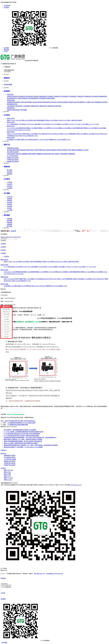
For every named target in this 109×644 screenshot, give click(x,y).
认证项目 (7, 115)
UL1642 (14, 237)
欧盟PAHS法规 (71, 128)
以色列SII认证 (103, 134)
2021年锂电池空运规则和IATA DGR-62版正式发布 (21, 422)
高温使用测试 (98, 102)
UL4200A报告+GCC (86, 124)
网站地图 (6, 49)
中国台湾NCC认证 (32, 135)
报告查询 (9, 174)
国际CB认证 (25, 120)
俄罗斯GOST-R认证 (52, 128)
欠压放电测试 (87, 96)
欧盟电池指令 (80, 128)
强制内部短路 (51, 98)
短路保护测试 (35, 106)
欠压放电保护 (27, 106)
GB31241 (8, 237)
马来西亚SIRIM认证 (12, 135)
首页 (8, 231)
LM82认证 (45, 139)
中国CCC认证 (30, 134)
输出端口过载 (27, 98)
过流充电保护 (19, 106)
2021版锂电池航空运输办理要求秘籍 (17, 424)
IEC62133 (3, 237)
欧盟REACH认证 (89, 128)
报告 (16, 421)
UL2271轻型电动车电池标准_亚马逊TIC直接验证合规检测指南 (21, 435)
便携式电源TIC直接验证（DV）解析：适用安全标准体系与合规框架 (23, 439)
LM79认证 (59, 139)
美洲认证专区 (11, 122)
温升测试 (76, 102)
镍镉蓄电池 (40, 154)
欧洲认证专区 (11, 126)
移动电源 (9, 150)
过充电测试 (50, 96)
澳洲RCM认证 (58, 120)
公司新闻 (9, 182)
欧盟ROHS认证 (98, 128)
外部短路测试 (43, 98)
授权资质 (9, 200)
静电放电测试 (103, 96)
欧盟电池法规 (22, 128)
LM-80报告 (17, 139)
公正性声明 (7, 5)
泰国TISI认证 (95, 134)
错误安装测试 (35, 98)
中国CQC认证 (64, 134)
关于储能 (7, 193)
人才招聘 (9, 210)
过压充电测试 (64, 96)
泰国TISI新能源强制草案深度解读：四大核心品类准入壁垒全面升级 (23, 441)
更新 (13, 421)
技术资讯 (9, 186)
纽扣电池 (48, 150)
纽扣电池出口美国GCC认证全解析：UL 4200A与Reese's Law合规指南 (23, 447)
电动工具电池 (55, 154)
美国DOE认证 (25, 139)
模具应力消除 (20, 102)
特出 (19, 421)
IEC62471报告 (66, 120)
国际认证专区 (11, 118)
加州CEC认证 (38, 139)
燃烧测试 (71, 102)
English (6, 51)
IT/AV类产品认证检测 (10, 459)
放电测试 (15, 96)
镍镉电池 (79, 150)
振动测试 (40, 102)
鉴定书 (7, 421)
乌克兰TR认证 (18, 130)
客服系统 (7, 166)
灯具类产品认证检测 (13, 159)
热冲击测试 (59, 102)
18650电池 (85, 150)
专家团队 (9, 204)
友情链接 (9, 224)
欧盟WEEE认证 (62, 128)
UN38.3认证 (8, 84)
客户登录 (9, 170)
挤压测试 (53, 102)
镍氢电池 (74, 150)
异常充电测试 (30, 96)
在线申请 (9, 218)
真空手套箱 (23, 110)
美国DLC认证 (66, 139)
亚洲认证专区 (11, 132)
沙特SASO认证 (23, 135)
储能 (21, 421)
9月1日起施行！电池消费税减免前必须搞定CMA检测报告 (20, 430)
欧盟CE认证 (30, 128)
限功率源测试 (11, 98)
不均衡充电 (80, 96)
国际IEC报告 (32, 120)
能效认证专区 (11, 137)
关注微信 (6, 48)
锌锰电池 (64, 150)
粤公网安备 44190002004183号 (54, 573)
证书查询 (6, 7)
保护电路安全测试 (12, 104)
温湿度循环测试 (11, 102)
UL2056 (18, 237)
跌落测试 (65, 102)
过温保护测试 (51, 106)
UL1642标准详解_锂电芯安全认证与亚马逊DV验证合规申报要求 (22, 433)
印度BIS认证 (79, 134)
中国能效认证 (52, 139)
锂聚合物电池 (16, 150)
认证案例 (9, 188)
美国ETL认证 (61, 124)
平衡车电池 (18, 154)
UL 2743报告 (10, 124)
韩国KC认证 (37, 134)
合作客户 (9, 208)
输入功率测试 (19, 98)
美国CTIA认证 (69, 124)
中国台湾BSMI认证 (46, 134)
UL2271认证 (95, 124)
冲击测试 (34, 102)
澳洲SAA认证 (50, 120)
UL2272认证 (76, 124)
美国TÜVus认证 (41, 124)
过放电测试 (57, 96)
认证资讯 (7, 179)
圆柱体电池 (23, 150)
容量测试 (9, 110)
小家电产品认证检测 (76, 120)
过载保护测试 (43, 106)
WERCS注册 (33, 124)
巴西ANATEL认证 (52, 124)
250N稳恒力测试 (89, 102)
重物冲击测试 (47, 102)
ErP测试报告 (10, 139)
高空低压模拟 (28, 102)
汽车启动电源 (63, 154)
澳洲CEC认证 (11, 120)
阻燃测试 (82, 102)
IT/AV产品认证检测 (12, 155)
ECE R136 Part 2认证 (12, 128)
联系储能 (7, 215)
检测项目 (7, 91)
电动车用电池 (47, 154)
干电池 (69, 150)
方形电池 (36, 150)
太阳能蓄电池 (71, 154)
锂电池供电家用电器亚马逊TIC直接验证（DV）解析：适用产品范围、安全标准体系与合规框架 (31, 445)
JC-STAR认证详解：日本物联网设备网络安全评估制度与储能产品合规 (23, 431)
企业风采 (9, 206)
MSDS (33, 421)
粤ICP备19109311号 (39, 573)
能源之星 (31, 139)
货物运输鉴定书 (41, 120)
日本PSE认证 (56, 134)
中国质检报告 (72, 134)
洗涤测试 (105, 102)
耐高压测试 (58, 106)
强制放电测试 (43, 96)
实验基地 (9, 198)
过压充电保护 (11, 106)
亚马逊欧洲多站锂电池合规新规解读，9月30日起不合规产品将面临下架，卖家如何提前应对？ (30, 437)
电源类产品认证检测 (13, 157)
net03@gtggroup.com (75, 485)
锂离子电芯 (42, 150)
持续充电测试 (22, 96)
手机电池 (59, 150)
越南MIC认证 (87, 134)
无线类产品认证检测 (13, 161)
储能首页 (7, 78)
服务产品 (7, 144)
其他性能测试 (11, 108)
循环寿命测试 (16, 110)
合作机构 (9, 202)
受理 (30, 421)
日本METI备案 (21, 134)
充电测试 (9, 96)
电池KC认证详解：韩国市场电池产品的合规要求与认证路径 (21, 443)
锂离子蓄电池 (32, 154)
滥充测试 (36, 96)
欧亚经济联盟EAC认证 (40, 128)
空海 (10, 421)
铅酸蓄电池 (25, 154)
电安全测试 (10, 94)
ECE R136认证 (26, 130)
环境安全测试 (11, 100)
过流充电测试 (72, 96)
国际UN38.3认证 (8, 470)
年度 (24, 421)
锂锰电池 (53, 150)
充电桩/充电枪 (11, 154)
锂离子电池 (30, 150)
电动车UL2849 (26, 124)
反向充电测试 (95, 96)
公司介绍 (9, 196)
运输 (27, 421)
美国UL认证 (17, 124)
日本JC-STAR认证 (12, 134)
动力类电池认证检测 (13, 152)
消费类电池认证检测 (13, 148)
